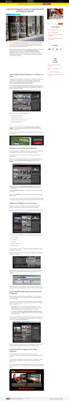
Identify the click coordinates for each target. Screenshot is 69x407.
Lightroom (42, 14)
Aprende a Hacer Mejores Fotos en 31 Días (55, 69)
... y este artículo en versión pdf (27, 388)
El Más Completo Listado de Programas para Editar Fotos (55, 39)
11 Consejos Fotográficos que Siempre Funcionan (55, 75)
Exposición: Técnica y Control (34, 383)
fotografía (30, 1)
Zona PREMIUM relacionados (26, 371)
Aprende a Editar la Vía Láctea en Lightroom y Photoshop (18, 384)
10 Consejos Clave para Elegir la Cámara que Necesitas (55, 35)
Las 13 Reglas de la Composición (54, 72)
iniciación (18, 1)
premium (23, 1)
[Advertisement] (19, 64)
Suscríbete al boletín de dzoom (53, 29)
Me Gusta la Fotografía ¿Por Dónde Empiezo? (54, 65)
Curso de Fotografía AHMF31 (53, 32)
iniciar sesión (59, 1)
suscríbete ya (47, 4)
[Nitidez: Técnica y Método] (26, 140)
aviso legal (50, 399)
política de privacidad (56, 399)
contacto (61, 399)
